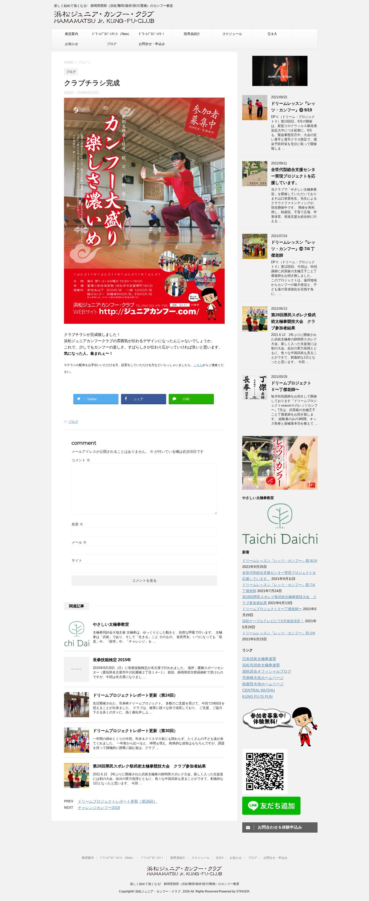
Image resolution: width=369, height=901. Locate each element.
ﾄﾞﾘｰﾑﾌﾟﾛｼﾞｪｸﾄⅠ (152, 34)
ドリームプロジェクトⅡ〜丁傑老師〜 (272, 609)
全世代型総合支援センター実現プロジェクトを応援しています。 (293, 176)
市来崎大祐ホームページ (263, 677)
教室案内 (71, 34)
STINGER (243, 891)
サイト (77, 560)
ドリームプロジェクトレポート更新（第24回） (135, 695)
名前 (77, 524)
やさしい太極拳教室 (111, 624)
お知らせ (71, 44)
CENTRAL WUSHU (258, 690)
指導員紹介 (192, 34)
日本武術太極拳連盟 (259, 659)
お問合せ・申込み (152, 44)
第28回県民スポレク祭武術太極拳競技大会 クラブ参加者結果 (149, 766)
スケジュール (232, 34)
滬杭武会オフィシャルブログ (266, 671)
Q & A (272, 34)
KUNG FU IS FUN (257, 696)
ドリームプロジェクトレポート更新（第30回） (135, 731)
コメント (81, 460)
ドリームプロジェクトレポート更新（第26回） (117, 801)
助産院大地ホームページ (263, 684)
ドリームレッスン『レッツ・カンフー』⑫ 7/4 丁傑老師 (293, 248)
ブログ (111, 44)
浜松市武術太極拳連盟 (261, 665)
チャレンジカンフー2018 (99, 807)
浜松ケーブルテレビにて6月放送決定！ (273, 621)
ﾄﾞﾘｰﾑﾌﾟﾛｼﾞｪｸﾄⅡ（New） (111, 34)
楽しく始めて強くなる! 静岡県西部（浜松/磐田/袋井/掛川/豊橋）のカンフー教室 (184, 884)
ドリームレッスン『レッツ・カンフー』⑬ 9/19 (279, 561)
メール (79, 542)
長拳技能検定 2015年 (112, 660)
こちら (198, 365)
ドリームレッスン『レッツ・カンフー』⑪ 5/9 (278, 633)
